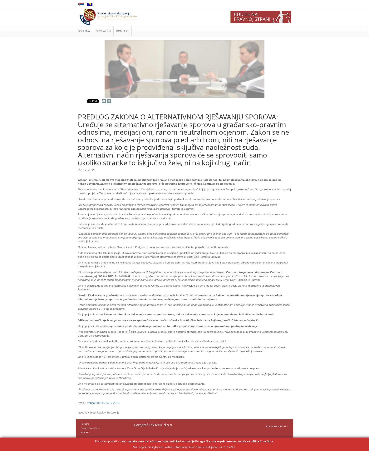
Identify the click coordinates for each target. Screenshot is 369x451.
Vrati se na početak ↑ (277, 426)
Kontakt (85, 432)
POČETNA (84, 31)
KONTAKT (122, 31)
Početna (85, 423)
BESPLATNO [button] (103, 31)
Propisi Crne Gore (90, 428)
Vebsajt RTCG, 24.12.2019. (103, 403)
